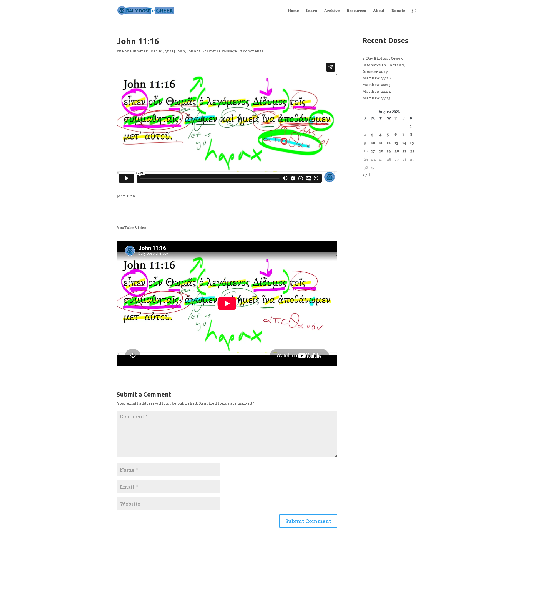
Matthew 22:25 (376, 84)
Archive (332, 11)
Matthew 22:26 (376, 77)
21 (404, 150)
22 (412, 150)
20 (396, 150)
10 (373, 142)
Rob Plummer (135, 51)
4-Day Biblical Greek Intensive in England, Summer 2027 (383, 65)
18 (381, 150)
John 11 (193, 51)
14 (404, 142)
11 (381, 142)
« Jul (366, 174)
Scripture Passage (219, 51)
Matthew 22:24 (376, 91)
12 (389, 142)
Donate (398, 11)
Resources (356, 11)
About (378, 11)
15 (412, 142)
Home (293, 11)
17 (373, 150)
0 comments (251, 51)
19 (389, 150)
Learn (311, 11)
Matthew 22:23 (376, 97)
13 (396, 142)
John (180, 51)
